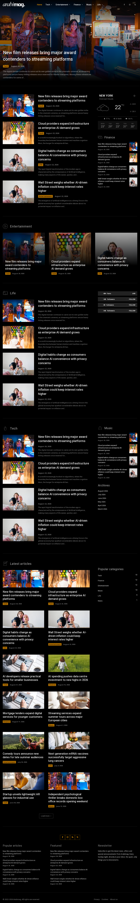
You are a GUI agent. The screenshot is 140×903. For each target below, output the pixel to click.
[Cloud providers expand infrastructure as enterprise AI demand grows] (18, 133)
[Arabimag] (15, 5)
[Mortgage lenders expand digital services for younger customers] (23, 700)
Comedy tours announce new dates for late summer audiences (23, 755)
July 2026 (101, 494)
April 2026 (102, 505)
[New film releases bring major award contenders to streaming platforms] (70, 43)
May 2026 (101, 501)
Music (51, 725)
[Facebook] (124, 5)
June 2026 (102, 498)
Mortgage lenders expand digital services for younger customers (22, 715)
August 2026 (103, 491)
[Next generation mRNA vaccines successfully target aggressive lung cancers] (69, 740)
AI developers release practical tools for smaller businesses (22, 678)
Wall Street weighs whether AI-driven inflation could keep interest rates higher (62, 186)
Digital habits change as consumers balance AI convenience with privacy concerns (62, 155)
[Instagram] (130, 5)
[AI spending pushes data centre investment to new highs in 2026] (69, 663)
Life (40, 165)
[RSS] (72, 837)
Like (133, 293)
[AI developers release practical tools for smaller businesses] (23, 663)
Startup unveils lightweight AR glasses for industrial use (21, 796)
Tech (6, 66)
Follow (132, 299)
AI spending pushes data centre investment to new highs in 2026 (68, 678)
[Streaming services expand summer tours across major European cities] (69, 700)
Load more (45, 816)
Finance (52, 685)
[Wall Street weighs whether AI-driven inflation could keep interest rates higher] (18, 191)
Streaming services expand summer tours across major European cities (65, 716)
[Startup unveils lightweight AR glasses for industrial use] (23, 781)
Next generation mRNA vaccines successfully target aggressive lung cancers (68, 757)
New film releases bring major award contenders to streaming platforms (39, 55)
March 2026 (102, 509)
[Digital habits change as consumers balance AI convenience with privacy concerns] (18, 160)
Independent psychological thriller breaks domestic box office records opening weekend (68, 797)
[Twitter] (135, 5)
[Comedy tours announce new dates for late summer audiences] (23, 740)
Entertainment (45, 196)
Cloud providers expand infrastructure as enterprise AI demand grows (63, 125)
